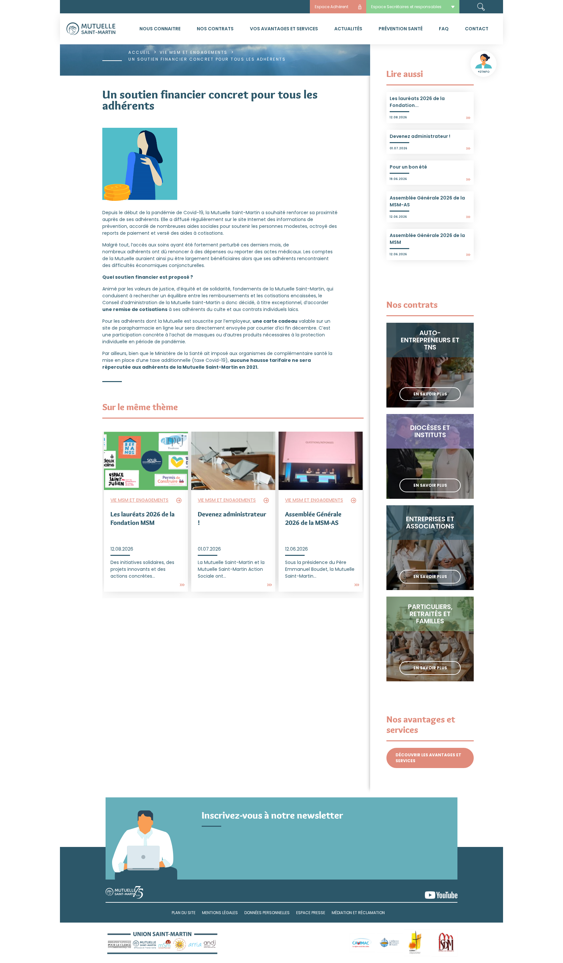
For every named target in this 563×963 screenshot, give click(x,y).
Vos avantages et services (284, 28)
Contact (476, 28)
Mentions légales (220, 912)
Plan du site (183, 912)
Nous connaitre (159, 28)
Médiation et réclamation (358, 912)
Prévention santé (401, 28)
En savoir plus (430, 394)
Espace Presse (310, 912)
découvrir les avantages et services (428, 757)
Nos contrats (215, 28)
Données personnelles (267, 912)
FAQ (444, 28)
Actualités (348, 28)
